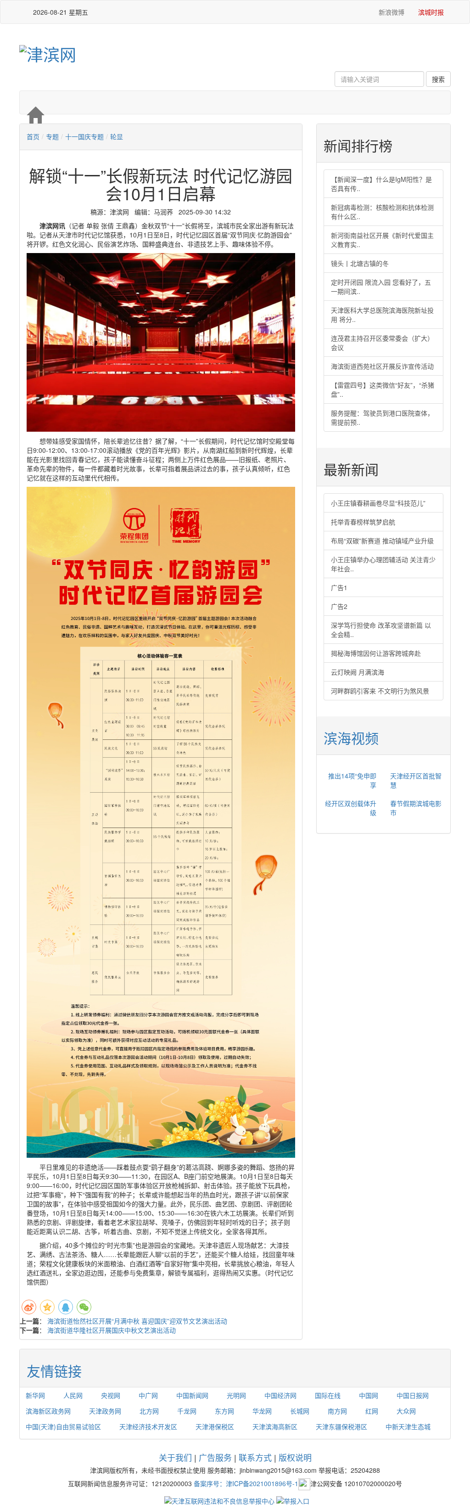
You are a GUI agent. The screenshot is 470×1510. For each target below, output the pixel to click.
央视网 (110, 1395)
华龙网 (262, 1410)
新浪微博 (390, 12)
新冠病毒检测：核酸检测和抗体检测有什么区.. (382, 212)
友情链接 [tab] (54, 1370)
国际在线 (328, 1395)
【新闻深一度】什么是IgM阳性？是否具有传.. (381, 184)
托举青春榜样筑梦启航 (363, 521)
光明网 (236, 1395)
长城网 (299, 1410)
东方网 (224, 1410)
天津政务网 (105, 1410)
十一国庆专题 (84, 136)
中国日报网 (413, 1395)
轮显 (116, 136)
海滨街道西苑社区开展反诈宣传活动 (382, 366)
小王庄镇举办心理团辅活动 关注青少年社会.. (383, 564)
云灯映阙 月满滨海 (357, 671)
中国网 (368, 1395)
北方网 (149, 1410)
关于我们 (175, 1457)
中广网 (148, 1395)
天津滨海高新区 (274, 1426)
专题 (52, 136)
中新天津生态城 (408, 1426)
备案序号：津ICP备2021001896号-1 (246, 1483)
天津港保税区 (215, 1426)
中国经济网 (280, 1395)
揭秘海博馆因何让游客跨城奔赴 (376, 653)
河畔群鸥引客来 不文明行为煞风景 (380, 690)
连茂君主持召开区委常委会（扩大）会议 (382, 342)
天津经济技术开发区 (148, 1426)
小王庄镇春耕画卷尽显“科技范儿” (378, 502)
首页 (33, 136)
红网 (371, 1410)
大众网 (406, 1410)
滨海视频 (351, 738)
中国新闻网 (192, 1395)
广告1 (339, 587)
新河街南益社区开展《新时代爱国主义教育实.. (382, 240)
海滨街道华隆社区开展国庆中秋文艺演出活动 (111, 1330)
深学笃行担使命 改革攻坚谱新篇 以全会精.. (381, 629)
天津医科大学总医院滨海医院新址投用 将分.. (382, 314)
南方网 (337, 1410)
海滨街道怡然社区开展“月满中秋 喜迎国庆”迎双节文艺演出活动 (137, 1320)
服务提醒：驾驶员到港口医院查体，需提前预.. (382, 417)
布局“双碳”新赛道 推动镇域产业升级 (382, 540)
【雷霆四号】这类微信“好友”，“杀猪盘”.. (382, 389)
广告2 (339, 606)
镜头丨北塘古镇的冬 (360, 263)
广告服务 (215, 1457)
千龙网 (186, 1410)
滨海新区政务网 (48, 1410)
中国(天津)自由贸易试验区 (63, 1426)
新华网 (35, 1395)
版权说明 (295, 1457)
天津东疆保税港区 (341, 1426)
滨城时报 (431, 12)
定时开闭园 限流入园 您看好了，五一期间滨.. (381, 286)
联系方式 (255, 1457)
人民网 (73, 1395)
